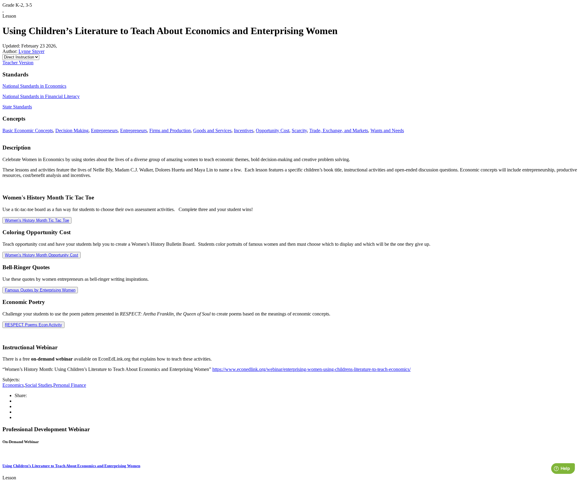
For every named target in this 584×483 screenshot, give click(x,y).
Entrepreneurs (104, 130)
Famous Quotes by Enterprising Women (40, 290)
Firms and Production (170, 130)
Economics (13, 385)
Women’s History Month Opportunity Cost (41, 255)
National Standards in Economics (34, 86)
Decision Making (72, 130)
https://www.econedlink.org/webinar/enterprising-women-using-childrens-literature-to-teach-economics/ (311, 369)
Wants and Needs (387, 130)
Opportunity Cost (272, 130)
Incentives (243, 130)
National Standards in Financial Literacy (41, 96)
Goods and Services (212, 130)
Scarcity (299, 130)
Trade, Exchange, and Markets (338, 130)
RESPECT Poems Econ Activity (33, 325)
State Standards (17, 106)
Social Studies (38, 385)
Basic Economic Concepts (27, 130)
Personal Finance (69, 385)
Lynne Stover (31, 51)
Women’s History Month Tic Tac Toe (37, 220)
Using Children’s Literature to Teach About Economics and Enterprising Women (71, 466)
